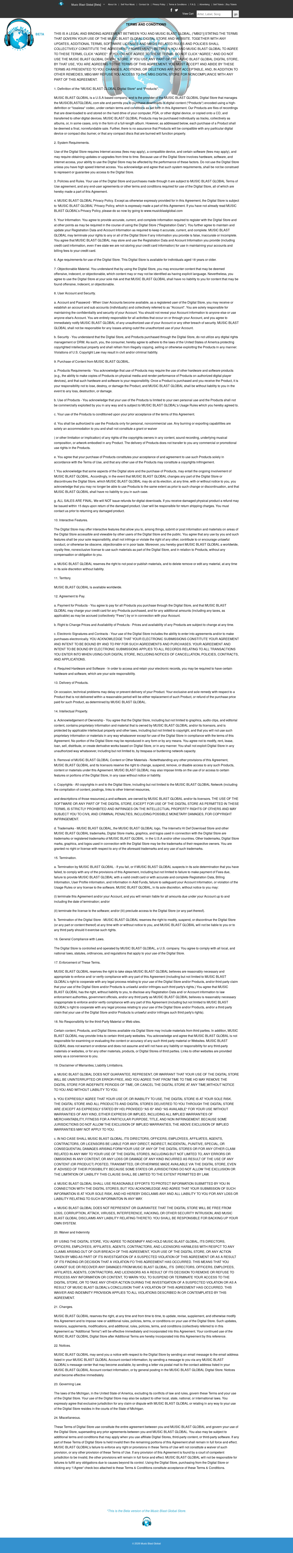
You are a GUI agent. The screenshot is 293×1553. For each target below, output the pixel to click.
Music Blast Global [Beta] (86, 4)
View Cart (188, 13)
